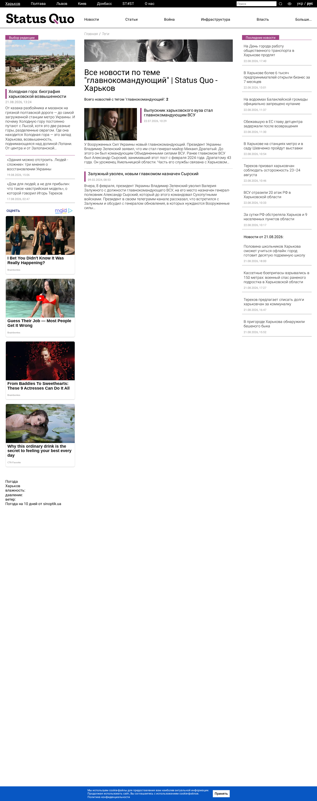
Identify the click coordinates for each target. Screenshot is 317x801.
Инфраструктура (215, 19)
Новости (91, 19)
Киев (82, 3)
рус (310, 3)
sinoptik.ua (52, 504)
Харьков (12, 3)
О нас (149, 3)
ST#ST (128, 3)
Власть (263, 19)
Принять (221, 793)
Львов (61, 3)
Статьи (131, 19)
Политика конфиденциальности (108, 797)
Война (169, 19)
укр (300, 3)
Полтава (38, 3)
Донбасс (104, 3)
